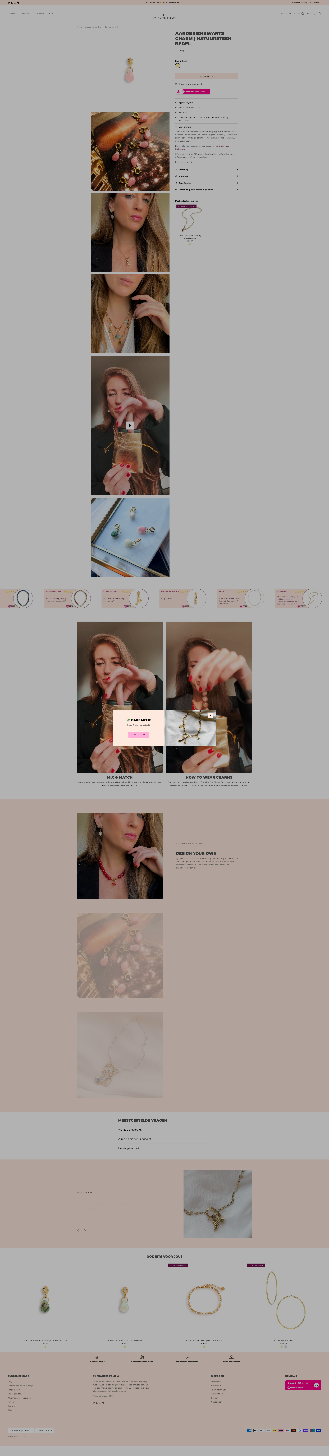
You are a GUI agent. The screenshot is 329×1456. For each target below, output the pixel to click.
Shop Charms (139, 735)
